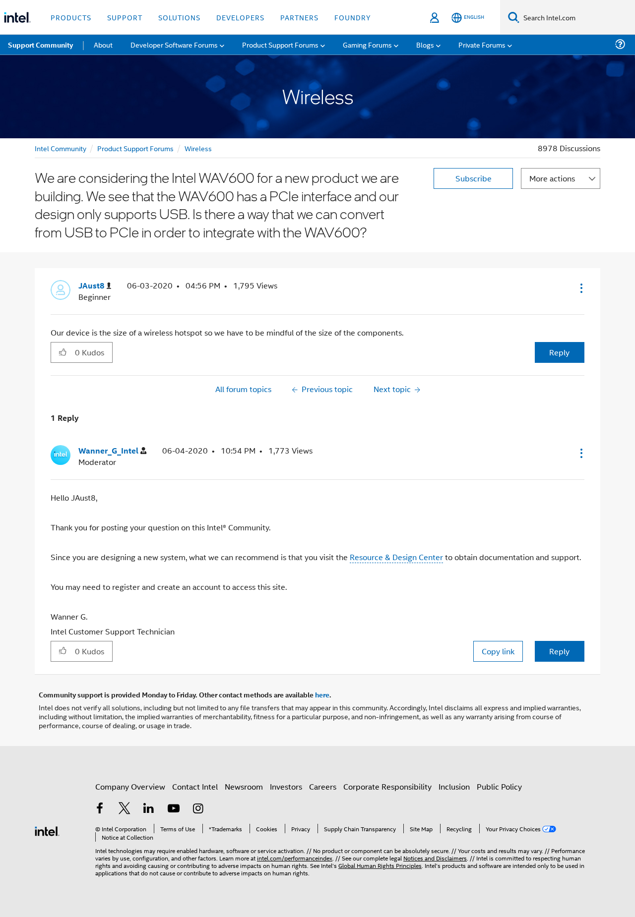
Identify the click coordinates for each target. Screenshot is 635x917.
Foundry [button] (352, 17)
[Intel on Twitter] (124, 809)
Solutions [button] (179, 17)
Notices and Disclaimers (435, 857)
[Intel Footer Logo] (47, 830)
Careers (322, 786)
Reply (559, 352)
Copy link (498, 651)
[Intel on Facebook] (99, 809)
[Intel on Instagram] (198, 809)
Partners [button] (299, 17)
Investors (286, 786)
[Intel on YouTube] (173, 809)
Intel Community (60, 148)
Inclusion (454, 786)
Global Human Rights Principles (380, 865)
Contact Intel (195, 786)
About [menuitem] (103, 44)
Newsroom (244, 786)
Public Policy (499, 786)
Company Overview (130, 786)
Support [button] (124, 17)
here (322, 694)
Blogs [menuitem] (425, 44)
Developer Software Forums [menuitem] (174, 44)
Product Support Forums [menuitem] (280, 44)
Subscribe (473, 178)
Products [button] (71, 17)
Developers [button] (240, 17)
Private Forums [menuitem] (482, 44)
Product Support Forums (135, 148)
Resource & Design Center (396, 557)
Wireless (198, 148)
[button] (580, 288)
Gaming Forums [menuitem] (367, 44)
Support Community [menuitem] (40, 44)
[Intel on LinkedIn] (148, 809)
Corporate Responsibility (387, 786)
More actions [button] (552, 178)
